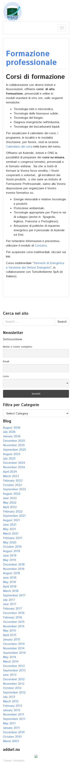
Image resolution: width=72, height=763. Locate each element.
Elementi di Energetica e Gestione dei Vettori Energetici (35, 265)
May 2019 (9, 560)
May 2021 (9, 529)
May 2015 (9, 630)
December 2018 (14, 564)
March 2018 (10, 591)
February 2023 (12, 480)
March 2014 (11, 661)
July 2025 (9, 458)
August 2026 (11, 427)
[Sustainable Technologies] (12, 11)
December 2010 (14, 732)
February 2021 (12, 538)
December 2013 (14, 666)
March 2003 (11, 741)
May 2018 (9, 582)
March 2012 (10, 701)
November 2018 (13, 569)
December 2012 (14, 679)
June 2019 (9, 555)
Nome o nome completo (17, 347)
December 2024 (14, 463)
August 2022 (11, 494)
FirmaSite (19, 761)
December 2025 (14, 441)
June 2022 (10, 498)
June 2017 (9, 604)
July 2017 (9, 600)
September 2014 (14, 653)
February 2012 (12, 706)
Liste (6, 376)
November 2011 (13, 714)
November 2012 (13, 684)
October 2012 (12, 688)
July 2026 (9, 432)
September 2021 (14, 516)
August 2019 (11, 551)
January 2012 (11, 710)
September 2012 (14, 692)
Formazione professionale (31, 58)
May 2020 (9, 542)
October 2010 (12, 737)
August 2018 (11, 573)
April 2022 (10, 507)
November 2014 (14, 648)
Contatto (41, 245)
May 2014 (9, 657)
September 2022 (14, 489)
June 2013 (9, 675)
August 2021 (11, 520)
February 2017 (12, 608)
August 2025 (11, 454)
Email (6, 361)
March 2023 (11, 476)
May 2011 (9, 723)
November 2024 (14, 467)
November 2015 (13, 626)
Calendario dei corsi (19, 146)
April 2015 (9, 635)
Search (62, 322)
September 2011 (14, 719)
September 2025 (14, 450)
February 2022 (12, 511)
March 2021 (10, 533)
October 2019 (12, 547)
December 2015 (14, 622)
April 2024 (10, 472)
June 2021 (9, 525)
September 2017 (14, 595)
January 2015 (11, 639)
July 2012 (9, 697)
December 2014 (14, 644)
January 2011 (11, 728)
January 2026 (12, 436)
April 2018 (9, 586)
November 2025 (14, 445)
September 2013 (14, 670)
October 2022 (12, 485)
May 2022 (9, 502)
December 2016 (14, 613)
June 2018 (9, 577)
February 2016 (12, 617)
